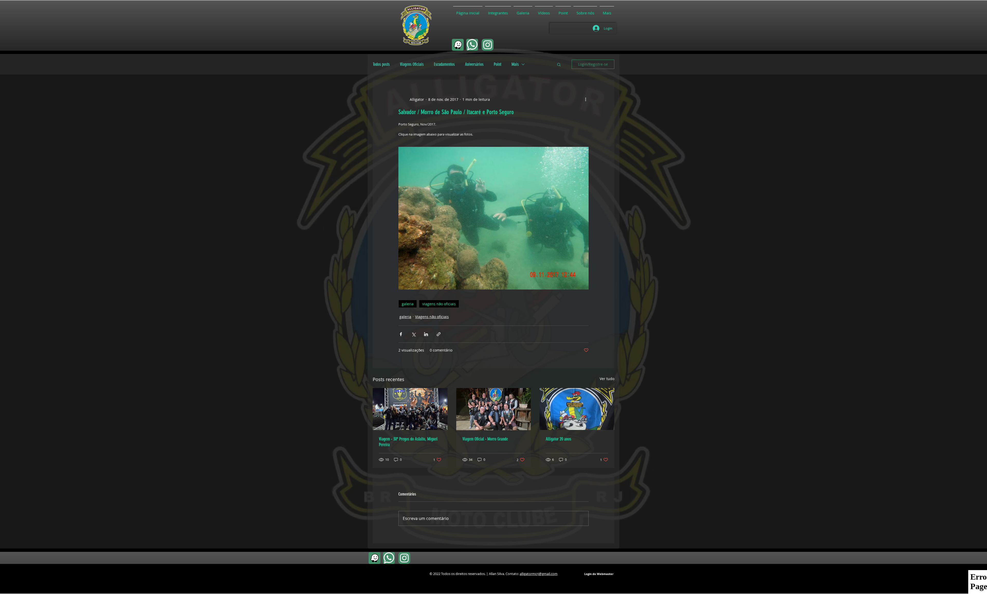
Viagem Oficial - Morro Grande (485, 439)
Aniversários (474, 64)
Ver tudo (607, 378)
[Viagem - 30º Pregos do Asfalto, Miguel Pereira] (410, 409)
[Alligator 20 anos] (577, 409)
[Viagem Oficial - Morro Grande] (493, 409)
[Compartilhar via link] (438, 334)
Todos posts (381, 64)
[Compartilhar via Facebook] (400, 334)
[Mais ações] (585, 99)
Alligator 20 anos (558, 439)
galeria (408, 303)
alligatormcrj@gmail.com (539, 573)
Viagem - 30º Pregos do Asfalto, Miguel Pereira (408, 441)
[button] (558, 64)
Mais (515, 64)
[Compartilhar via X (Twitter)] (413, 334)
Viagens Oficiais (412, 64)
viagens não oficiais (439, 303)
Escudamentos (444, 64)
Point (497, 64)
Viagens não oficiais (432, 316)
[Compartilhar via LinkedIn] (426, 334)
